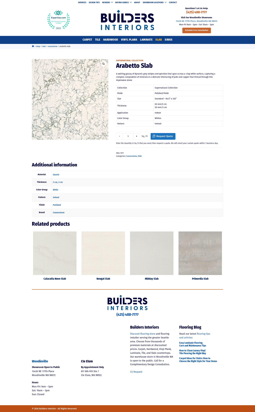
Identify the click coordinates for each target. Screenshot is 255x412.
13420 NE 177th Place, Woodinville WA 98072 (196, 21)
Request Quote (164, 136)
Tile (97, 39)
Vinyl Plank (129, 39)
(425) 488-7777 (196, 12)
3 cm (60, 182)
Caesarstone (52, 46)
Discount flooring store (142, 333)
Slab (158, 39)
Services (82, 3)
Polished (57, 205)
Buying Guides (122, 3)
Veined (56, 197)
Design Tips (94, 3)
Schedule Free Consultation (196, 30)
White (55, 190)
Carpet (87, 39)
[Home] (33, 46)
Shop (38, 46)
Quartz (56, 174)
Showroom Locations (153, 3)
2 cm (55, 182)
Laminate (146, 39)
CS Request (136, 371)
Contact (173, 3)
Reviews (106, 3)
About (137, 3)
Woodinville (40, 361)
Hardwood (110, 39)
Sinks (169, 39)
